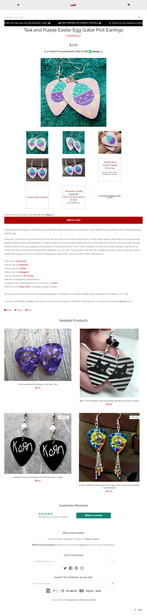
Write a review (93, 515)
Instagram (24, 272)
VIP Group (28, 276)
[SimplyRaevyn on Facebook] (70, 569)
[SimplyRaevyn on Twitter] (65, 569)
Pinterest (23, 264)
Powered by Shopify (87, 600)
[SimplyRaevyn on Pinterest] (76, 569)
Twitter (22, 268)
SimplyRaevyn (73, 35)
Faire (54, 283)
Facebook (21, 261)
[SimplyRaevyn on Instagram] (82, 569)
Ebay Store (24, 286)
